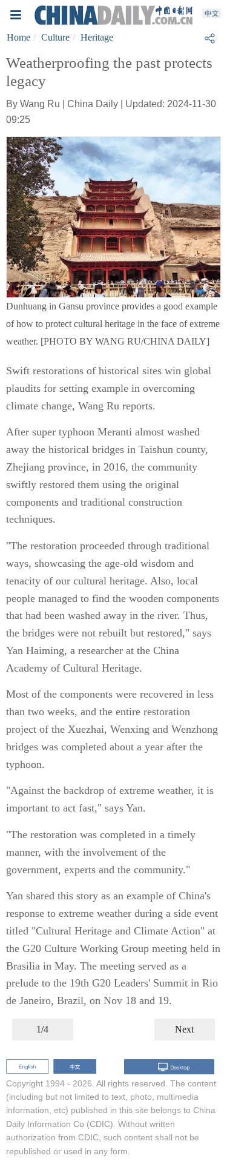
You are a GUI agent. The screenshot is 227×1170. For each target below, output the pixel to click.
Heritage (97, 37)
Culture (55, 37)
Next (184, 1029)
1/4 (42, 1029)
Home (18, 37)
